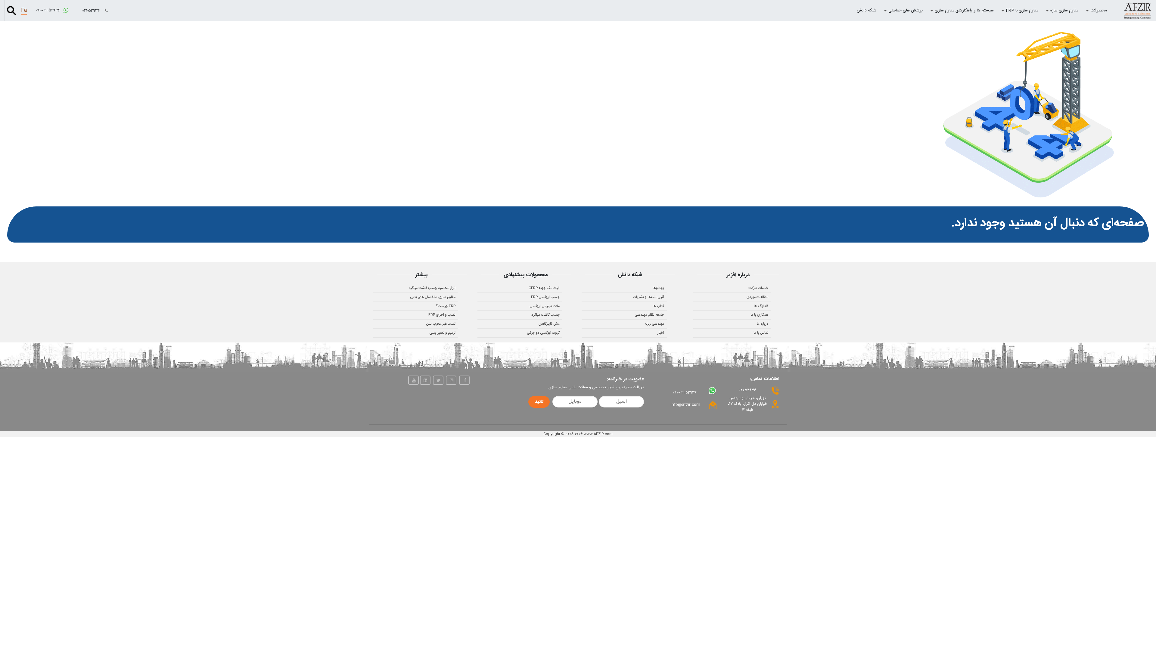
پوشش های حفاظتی (905, 10)
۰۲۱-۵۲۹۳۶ (91, 10)
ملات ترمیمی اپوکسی (545, 306)
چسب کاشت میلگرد (545, 315)
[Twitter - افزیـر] (438, 380)
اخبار (660, 333)
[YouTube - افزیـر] (413, 380)
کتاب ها (658, 306)
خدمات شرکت (758, 288)
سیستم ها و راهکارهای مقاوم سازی (964, 10)
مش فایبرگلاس (549, 324)
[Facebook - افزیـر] (464, 380)
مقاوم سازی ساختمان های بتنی (432, 297)
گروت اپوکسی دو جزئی (543, 333)
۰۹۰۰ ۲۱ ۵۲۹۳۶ (48, 10)
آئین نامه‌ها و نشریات (648, 297)
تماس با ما (761, 333)
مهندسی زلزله (654, 324)
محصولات (1098, 10)
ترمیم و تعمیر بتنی (442, 333)
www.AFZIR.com (598, 434)
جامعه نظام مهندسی (649, 315)
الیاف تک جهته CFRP (544, 288)
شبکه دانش (866, 10)
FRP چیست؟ (445, 306)
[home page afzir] (1137, 10)
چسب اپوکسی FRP (545, 297)
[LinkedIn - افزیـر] (425, 380)
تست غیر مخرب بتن (440, 324)
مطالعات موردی (757, 297)
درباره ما (762, 324)
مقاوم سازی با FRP (1022, 10)
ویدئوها (658, 288)
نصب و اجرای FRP (441, 315)
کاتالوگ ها (761, 306)
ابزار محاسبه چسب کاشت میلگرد (432, 288)
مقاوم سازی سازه (1064, 10)
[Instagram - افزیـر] (451, 380)
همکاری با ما (759, 315)
